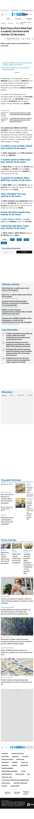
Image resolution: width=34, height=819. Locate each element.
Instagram (10, 747)
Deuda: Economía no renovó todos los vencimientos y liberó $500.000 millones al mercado (18, 344)
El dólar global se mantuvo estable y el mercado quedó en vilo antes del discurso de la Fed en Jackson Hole (16, 612)
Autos (23, 771)
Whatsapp (24, 747)
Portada (5, 753)
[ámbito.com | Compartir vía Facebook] (23, 38)
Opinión (15, 762)
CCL (30, 201)
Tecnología (19, 774)
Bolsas (12, 395)
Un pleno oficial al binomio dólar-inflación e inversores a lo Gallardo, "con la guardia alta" (15, 303)
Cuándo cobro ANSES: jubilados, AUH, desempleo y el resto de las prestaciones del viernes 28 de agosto (17, 320)
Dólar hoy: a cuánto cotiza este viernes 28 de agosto (17, 296)
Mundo (14, 765)
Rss (28, 774)
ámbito (3, 23)
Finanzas (29, 19)
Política (25, 756)
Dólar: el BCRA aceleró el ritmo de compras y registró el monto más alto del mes (16, 652)
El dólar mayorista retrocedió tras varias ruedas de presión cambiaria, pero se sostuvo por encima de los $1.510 (19, 336)
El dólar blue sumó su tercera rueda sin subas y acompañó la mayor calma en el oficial (18, 360)
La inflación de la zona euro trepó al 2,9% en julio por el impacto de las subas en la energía (21, 120)
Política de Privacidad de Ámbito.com (15, 780)
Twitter (2, 747)
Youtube (19, 747)
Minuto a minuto (6, 637)
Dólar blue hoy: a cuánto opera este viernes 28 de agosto (15, 289)
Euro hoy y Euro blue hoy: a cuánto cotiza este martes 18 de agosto (7, 498)
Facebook (6, 747)
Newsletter (27, 747)
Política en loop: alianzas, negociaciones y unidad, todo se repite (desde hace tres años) (17, 312)
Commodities (20, 395)
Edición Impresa (7, 768)
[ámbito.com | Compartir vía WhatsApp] (21, 38)
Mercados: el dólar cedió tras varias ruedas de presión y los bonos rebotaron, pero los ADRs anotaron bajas (17, 641)
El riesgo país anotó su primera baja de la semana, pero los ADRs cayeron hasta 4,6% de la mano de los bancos (19, 352)
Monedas (4, 395)
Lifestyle (24, 762)
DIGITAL (8, 793)
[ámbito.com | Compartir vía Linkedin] (27, 38)
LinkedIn (15, 747)
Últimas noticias (17, 753)
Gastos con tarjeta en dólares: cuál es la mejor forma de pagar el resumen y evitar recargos (17, 601)
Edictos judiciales (20, 783)
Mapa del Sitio (7, 777)
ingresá (30, 14)
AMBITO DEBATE (26, 793)
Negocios (5, 762)
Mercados (20, 759)
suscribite (25, 14)
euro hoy (6, 78)
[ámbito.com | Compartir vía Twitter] (25, 38)
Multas (4, 786)
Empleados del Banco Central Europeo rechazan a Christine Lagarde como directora (17, 64)
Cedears (30, 395)
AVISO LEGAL (6, 783)
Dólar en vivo (15, 10)
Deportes (24, 765)
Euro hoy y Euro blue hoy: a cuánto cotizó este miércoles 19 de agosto (20, 113)
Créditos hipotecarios (26, 10)
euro (17, 23)
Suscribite (24, 252)
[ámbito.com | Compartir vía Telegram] (29, 38)
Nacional (5, 765)
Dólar (8, 19)
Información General (10, 771)
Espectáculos (7, 774)
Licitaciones (14, 786)
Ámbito (4, 243)
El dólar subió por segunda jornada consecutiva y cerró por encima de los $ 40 (16, 682)
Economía (18, 19)
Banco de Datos (7, 759)
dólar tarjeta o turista (12, 219)
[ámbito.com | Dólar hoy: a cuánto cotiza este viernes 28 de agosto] (20, 488)
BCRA (26, 239)
